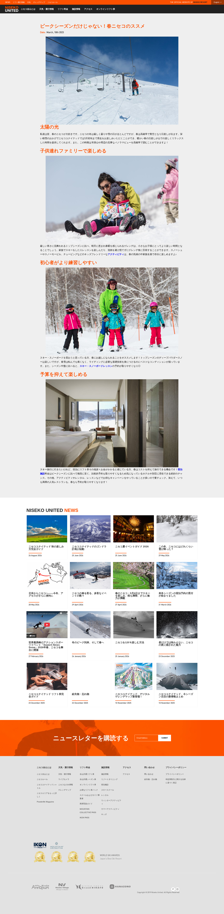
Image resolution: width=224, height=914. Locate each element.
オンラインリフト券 (105, 9)
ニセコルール (53, 2)
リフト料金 (63, 9)
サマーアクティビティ (110, 809)
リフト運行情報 (19, 2)
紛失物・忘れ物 (150, 779)
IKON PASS (84, 818)
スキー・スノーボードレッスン (96, 365)
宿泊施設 (104, 785)
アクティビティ (116, 254)
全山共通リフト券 (87, 774)
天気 (29, 2)
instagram (177, 889)
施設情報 (76, 9)
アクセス (88, 9)
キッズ (104, 814)
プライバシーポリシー (175, 774)
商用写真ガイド (86, 804)
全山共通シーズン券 (88, 779)
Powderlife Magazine (45, 802)
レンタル (104, 795)
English (216, 2)
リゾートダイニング (109, 779)
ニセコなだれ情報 (65, 785)
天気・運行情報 (46, 9)
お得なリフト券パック (89, 790)
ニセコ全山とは (28, 9)
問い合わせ (148, 774)
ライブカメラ (63, 779)
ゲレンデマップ (39, 2)
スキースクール (107, 790)
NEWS (7, 2)
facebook (173, 889)
